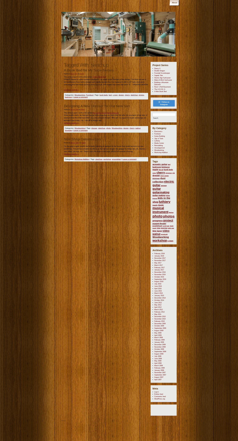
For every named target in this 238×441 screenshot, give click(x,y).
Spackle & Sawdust (85, 14)
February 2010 (159, 321)
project (168, 220)
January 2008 (159, 370)
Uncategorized (159, 148)
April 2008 (158, 363)
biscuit (161, 170)
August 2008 (158, 354)
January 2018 (159, 256)
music (161, 205)
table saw (171, 228)
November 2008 (160, 347)
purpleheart (157, 226)
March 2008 (158, 365)
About (174, 3)
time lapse (157, 231)
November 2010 (160, 319)
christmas (168, 173)
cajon (154, 173)
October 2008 (159, 349)
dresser (94, 128)
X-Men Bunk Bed (99, 77)
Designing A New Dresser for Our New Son (97, 106)
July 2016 (157, 284)
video (166, 230)
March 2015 (158, 293)
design (121, 95)
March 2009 (158, 337)
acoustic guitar (159, 164)
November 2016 (160, 274)
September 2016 (160, 279)
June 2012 (158, 303)
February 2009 (159, 340)
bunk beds (104, 95)
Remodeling (158, 145)
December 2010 (160, 316)
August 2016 (158, 281)
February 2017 (159, 267)
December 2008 (160, 344)
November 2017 (160, 260)
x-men (115, 95)
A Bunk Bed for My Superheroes (89, 70)
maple (155, 205)
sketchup (134, 95)
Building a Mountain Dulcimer (161, 83)
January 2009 (159, 342)
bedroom (68, 97)
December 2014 (160, 298)
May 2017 (157, 263)
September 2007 (160, 375)
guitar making (158, 195)
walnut (137, 128)
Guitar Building (159, 136)
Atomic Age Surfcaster (162, 78)
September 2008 (160, 351)
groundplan (116, 159)
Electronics (158, 131)
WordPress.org (159, 399)
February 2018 (159, 253)
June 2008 (158, 359)
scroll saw (166, 226)
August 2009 (158, 330)
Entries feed (158, 394)
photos (141, 95)
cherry (127, 95)
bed (110, 95)
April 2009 (158, 335)
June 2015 (158, 291)
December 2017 (160, 258)
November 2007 (160, 372)
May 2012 (157, 305)
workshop (107, 159)
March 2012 (158, 309)
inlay (168, 195)
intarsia (154, 198)
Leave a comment (81, 97)
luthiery (164, 202)
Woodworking (79, 95)
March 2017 (158, 265)
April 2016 (158, 288)
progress (157, 220)
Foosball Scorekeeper (162, 73)
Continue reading (71, 90)
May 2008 (157, 361)
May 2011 (157, 314)
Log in (156, 392)
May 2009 (157, 333)
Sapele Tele (158, 75)
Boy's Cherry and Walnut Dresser (105, 113)
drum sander (164, 175)
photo (108, 128)
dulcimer (156, 178)
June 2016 (158, 286)
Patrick (82, 74)
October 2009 (159, 326)
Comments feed (160, 396)
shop (158, 228)
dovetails (68, 130)
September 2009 (160, 328)
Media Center (159, 143)
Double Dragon (159, 71)
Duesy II (157, 68)
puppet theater (159, 223)
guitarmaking (160, 192)
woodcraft (164, 234)
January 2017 (159, 270)
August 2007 (158, 377)
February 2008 (159, 368)
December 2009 (160, 324)
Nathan (171, 212)
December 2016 (160, 272)
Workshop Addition (81, 159)
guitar (156, 188)
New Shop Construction (82, 139)
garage (164, 186)
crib (173, 173)
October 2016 (159, 277)
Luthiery (157, 141)
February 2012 (159, 312)
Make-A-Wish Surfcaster (163, 80)
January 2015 (159, 295)
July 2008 (157, 356)
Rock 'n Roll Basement (162, 87)
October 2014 (159, 300)
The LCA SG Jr (159, 89)
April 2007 (158, 380)
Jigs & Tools (158, 138)
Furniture (89, 95)
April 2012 (158, 307)
